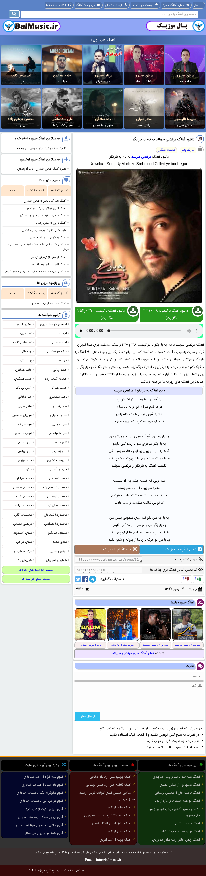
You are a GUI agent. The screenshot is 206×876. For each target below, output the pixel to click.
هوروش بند (25, 560)
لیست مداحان (113, 5)
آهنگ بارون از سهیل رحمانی (50, 222)
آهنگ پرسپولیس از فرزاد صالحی (110, 777)
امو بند (63, 333)
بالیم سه (185, 82)
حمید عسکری (23, 379)
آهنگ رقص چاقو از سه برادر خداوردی (176, 840)
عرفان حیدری (185, 75)
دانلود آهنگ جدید (173, 5)
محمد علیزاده (23, 505)
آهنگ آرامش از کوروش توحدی (48, 257)
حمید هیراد (59, 388)
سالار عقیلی (144, 119)
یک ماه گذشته (36, 190)
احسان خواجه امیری (53, 324)
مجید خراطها (24, 478)
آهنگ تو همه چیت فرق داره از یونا (177, 801)
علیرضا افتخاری (57, 460)
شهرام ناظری (58, 442)
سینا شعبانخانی (57, 433)
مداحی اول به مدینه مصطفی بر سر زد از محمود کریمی (34, 271)
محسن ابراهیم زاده (21, 119)
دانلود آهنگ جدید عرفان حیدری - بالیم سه (41, 148)
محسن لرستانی (57, 496)
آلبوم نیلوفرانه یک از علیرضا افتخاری (39, 793)
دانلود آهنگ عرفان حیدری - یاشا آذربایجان (41, 168)
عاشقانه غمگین (166, 149)
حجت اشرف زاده (56, 379)
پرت (21, 82)
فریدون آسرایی (57, 469)
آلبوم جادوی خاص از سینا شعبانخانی (39, 825)
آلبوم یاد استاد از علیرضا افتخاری (42, 785)
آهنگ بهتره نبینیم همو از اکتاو (181, 831)
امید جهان (25, 333)
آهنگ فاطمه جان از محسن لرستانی (177, 793)
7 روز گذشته (59, 190)
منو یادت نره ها (62, 125)
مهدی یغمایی (58, 551)
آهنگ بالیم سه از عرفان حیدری (48, 303)
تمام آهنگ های (133, 653)
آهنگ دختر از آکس (119, 831)
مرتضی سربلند (141, 157)
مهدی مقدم (59, 542)
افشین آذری (24, 324)
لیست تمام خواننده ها (36, 579)
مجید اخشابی (58, 478)
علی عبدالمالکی (62, 119)
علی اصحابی (24, 442)
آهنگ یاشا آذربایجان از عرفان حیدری (45, 200)
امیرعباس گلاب (21, 75)
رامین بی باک (24, 388)
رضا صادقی (103, 119)
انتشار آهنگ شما (56, 5)
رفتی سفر (143, 125)
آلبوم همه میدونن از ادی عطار (44, 833)
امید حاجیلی (58, 342)
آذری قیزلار (103, 82)
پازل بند (62, 360)
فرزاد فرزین (25, 460)
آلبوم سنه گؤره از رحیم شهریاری (43, 777)
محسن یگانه (24, 496)
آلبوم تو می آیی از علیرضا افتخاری (41, 801)
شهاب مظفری (23, 433)
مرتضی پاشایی (22, 524)
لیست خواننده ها (142, 5)
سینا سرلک (25, 424)
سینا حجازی (59, 424)
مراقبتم (62, 82)
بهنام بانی (26, 351)
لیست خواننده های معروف (36, 570)
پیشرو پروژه (46, 871)
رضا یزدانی (60, 406)
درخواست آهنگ (85, 5)
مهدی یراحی (24, 542)
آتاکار (30, 871)
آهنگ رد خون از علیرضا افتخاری (47, 237)
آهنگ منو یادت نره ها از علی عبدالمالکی (43, 215)
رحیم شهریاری (58, 397)
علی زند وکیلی (58, 451)
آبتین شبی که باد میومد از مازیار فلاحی (44, 230)
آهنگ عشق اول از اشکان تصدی (179, 785)
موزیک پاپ (188, 149)
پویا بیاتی (26, 360)
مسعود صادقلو (57, 533)
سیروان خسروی (22, 415)
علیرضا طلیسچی (185, 119)
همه (12, 190)
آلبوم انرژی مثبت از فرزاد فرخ (44, 809)
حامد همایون (62, 75)
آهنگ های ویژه (103, 39)
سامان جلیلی (58, 415)
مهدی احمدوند (22, 533)
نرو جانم (21, 125)
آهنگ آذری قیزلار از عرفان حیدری (46, 208)
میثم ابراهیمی (23, 551)
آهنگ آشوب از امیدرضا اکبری (49, 264)
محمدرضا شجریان (55, 515)
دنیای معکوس (103, 125)
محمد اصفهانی (57, 505)
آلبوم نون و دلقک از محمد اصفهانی (40, 817)
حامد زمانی (60, 370)
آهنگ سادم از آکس (187, 823)
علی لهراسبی (24, 451)
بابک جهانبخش (57, 351)
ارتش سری (185, 125)
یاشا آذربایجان (144, 82)
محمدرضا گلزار (23, 515)
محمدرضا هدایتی (55, 524)
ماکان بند (26, 469)
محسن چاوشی (22, 487)
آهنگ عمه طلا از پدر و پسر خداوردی (176, 777)
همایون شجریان (56, 560)
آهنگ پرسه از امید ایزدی (115, 840)
